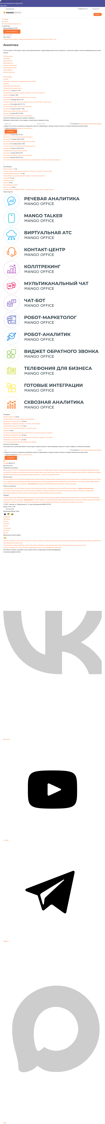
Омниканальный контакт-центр (13, 479)
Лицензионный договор (66, 540)
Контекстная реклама (10, 65)
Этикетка (42, 470)
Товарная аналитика (62, 490)
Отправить (10, 131)
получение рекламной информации (90, 124)
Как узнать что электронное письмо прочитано (18, 137)
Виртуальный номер (32, 470)
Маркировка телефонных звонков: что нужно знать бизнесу (21, 423)
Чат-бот (16, 488)
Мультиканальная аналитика (20, 490)
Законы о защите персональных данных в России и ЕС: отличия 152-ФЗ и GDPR (27, 171)
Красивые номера (54, 497)
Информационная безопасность (27, 497)
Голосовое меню (16, 472)
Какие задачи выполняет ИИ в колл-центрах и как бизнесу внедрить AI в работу (28, 437)
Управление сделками (53, 481)
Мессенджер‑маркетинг (10, 493)
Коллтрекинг (7, 490)
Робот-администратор (10, 481)
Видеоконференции (89, 470)
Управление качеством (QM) (57, 488)
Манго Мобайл (88, 472)
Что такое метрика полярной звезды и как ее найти (19, 141)
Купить (97, 14)
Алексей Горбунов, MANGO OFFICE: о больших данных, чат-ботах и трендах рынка (28, 189)
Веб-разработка (8, 63)
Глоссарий (39, 39)
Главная (5, 39)
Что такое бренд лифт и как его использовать (17, 106)
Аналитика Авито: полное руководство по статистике (19, 97)
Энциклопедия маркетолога (27, 39)
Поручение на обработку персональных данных (44, 545)
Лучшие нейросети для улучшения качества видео (18, 419)
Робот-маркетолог (34, 493)
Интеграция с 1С (61, 484)
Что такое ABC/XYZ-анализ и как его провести (17, 115)
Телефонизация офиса (10, 497)
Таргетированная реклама (11, 86)
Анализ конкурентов (36, 490)
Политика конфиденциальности (32, 547)
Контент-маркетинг (9, 72)
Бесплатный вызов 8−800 (83, 497)
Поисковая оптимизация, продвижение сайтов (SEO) (19, 81)
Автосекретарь (24, 474)
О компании (7, 528)
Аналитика (6, 58)
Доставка (6, 523)
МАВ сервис (49, 470)
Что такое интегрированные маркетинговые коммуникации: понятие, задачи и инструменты (31, 160)
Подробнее (3, 6)
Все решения (19, 500)
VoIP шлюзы (43, 502)
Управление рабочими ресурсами (27, 481)
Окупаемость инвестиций (86, 490)
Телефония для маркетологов (12, 88)
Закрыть (9, 37)
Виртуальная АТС (8, 470)
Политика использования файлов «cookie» (16, 545)
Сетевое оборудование (89, 500)
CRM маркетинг (8, 56)
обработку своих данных (24, 128)
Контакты (6, 530)
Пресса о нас (52, 39)
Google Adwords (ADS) (10, 67)
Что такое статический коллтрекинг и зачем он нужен (20, 428)
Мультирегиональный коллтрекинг (51, 493)
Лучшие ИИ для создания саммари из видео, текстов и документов (24, 93)
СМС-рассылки (63, 472)
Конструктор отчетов (94, 479)
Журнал (5, 533)
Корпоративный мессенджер (74, 470)
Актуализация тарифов (10, 185)
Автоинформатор (14, 474)
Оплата (5, 526)
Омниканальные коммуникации (45, 479)
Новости (45, 39)
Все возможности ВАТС (53, 474)
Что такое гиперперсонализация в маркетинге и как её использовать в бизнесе (27, 433)
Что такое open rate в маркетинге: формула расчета (19, 146)
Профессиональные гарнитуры (72, 500)
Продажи (6, 83)
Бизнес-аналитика (71, 488)
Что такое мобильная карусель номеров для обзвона (19, 442)
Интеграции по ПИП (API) (43, 484)
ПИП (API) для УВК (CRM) (68, 481)
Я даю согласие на (18, 128)
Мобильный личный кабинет (30, 472)
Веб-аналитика (7, 61)
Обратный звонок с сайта (37, 474)
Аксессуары (79, 502)
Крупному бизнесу (43, 497)
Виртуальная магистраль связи (49, 472)
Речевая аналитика (25, 488)
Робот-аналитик (23, 493)
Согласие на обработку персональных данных (45, 540)
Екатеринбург (10, 9)
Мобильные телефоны (69, 502)
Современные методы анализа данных (15, 150)
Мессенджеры (7, 77)
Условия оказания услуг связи (12, 547)
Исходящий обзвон (29, 479)
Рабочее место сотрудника (78, 479)
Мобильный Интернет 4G (54, 502)
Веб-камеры (59, 500)
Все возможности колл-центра (17, 484)
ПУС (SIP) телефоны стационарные (44, 500)
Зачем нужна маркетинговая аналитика (15, 111)
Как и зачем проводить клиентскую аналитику (17, 155)
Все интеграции (71, 484)
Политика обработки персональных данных (16, 540)
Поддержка (95, 9)
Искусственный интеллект (39, 488)
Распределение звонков (76, 472)
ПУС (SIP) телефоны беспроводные (28, 502)
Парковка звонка (8, 180)
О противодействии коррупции (51, 547)
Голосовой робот (8, 488)
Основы (5, 79)
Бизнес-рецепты (13, 39)
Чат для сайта (80, 481)
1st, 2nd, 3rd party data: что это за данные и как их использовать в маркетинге (27, 102)
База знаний (42, 481)
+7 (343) (83, 9)
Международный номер (67, 497)
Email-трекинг (73, 490)
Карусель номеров (59, 470)
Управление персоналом (62, 479)
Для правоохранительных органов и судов (72, 545)
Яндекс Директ (8, 70)
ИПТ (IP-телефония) (20, 470)
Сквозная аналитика (49, 490)
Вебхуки (53, 484)
